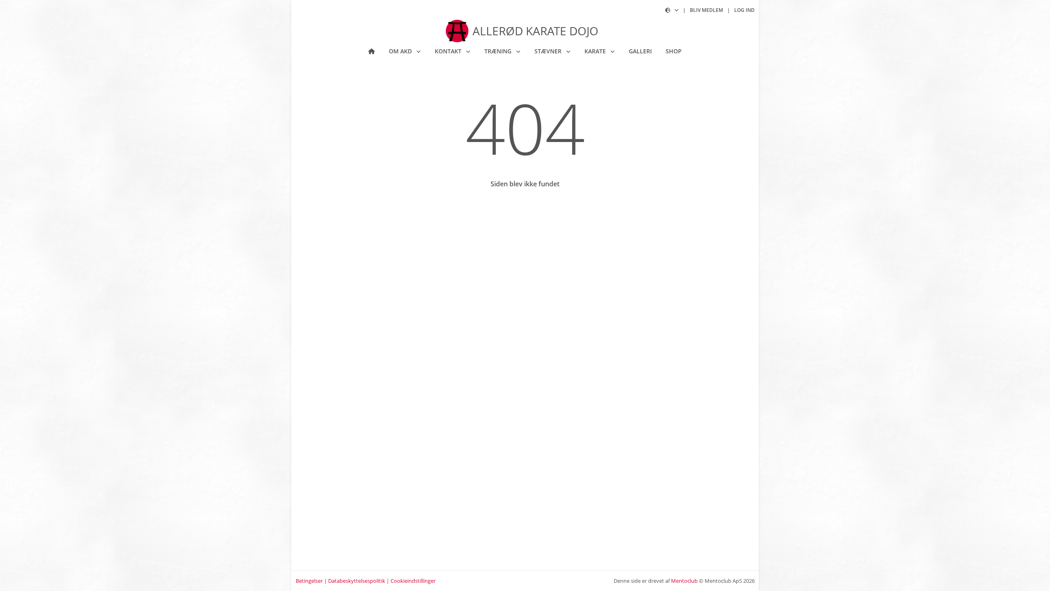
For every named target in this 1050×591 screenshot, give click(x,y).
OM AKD (401, 51)
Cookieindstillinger (413, 580)
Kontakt (449, 51)
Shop (674, 51)
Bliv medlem (706, 10)
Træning (498, 51)
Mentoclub (684, 580)
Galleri (640, 51)
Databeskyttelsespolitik (356, 580)
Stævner (548, 51)
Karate (595, 51)
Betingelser (309, 580)
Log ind (744, 10)
